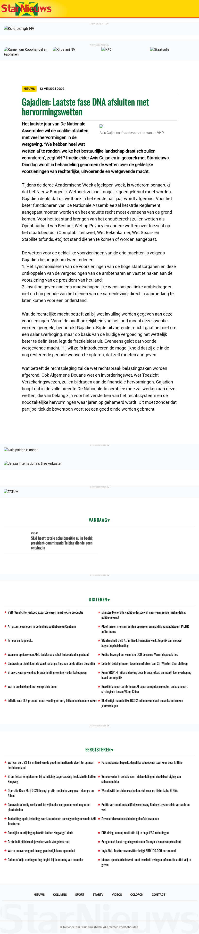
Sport (79, 894)
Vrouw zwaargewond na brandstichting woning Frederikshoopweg (47, 672)
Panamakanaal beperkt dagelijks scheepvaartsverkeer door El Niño (141, 762)
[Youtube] (83, 910)
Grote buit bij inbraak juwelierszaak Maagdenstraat (39, 841)
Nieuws (39, 894)
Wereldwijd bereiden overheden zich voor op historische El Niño (139, 790)
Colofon (136, 894)
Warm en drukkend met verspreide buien (32, 686)
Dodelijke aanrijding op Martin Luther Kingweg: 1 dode (40, 832)
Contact (158, 894)
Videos (117, 894)
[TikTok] (116, 910)
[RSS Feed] (132, 910)
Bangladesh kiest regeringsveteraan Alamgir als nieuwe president (141, 841)
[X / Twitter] (99, 910)
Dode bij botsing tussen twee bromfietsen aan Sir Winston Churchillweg (144, 663)
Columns (60, 894)
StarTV (98, 894)
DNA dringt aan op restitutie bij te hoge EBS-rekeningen (135, 832)
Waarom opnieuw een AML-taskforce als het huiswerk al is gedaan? (49, 654)
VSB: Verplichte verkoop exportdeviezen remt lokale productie (45, 612)
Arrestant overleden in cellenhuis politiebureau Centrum (42, 626)
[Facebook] (66, 910)
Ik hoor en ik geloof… (20, 640)
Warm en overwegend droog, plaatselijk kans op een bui (41, 850)
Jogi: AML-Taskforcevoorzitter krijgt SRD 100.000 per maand (138, 850)
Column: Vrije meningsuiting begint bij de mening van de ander (45, 859)
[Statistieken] (196, 930)
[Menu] (190, 9)
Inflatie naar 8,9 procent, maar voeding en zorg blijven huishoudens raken (52, 700)
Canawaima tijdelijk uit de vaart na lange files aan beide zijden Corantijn (51, 663)
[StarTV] (183, 9)
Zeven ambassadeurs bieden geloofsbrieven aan (130, 818)
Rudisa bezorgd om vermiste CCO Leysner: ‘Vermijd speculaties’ (139, 654)
